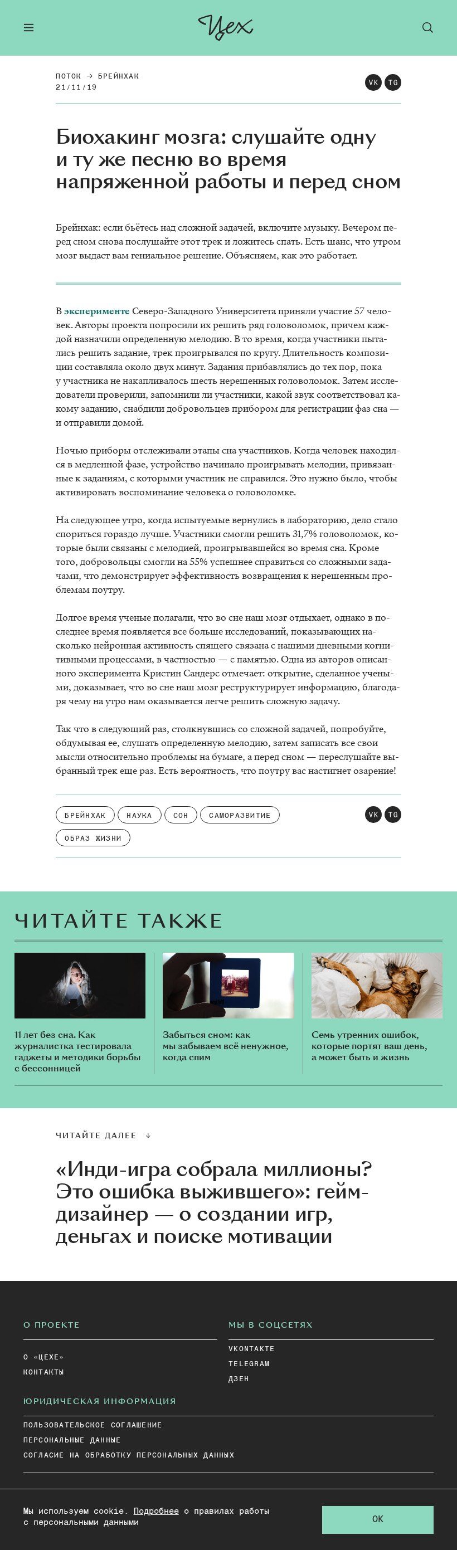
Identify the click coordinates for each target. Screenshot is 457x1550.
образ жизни (93, 838)
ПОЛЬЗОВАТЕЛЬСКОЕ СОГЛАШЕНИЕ (93, 1425)
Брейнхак (118, 76)
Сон (181, 816)
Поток (68, 76)
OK (377, 1519)
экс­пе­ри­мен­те (97, 311)
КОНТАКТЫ (44, 1372)
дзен (239, 1379)
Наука (139, 816)
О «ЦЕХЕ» (44, 1357)
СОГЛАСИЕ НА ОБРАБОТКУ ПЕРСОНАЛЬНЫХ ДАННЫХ (129, 1455)
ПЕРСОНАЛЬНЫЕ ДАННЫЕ (72, 1440)
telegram (249, 1364)
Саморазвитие (240, 816)
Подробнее (156, 1511)
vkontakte (252, 1349)
